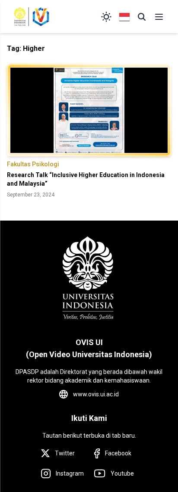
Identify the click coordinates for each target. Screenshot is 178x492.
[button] (142, 17)
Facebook (118, 453)
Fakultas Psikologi (33, 164)
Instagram (70, 473)
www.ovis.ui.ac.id (96, 394)
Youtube (122, 473)
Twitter (65, 453)
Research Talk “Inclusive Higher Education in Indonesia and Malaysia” (86, 179)
